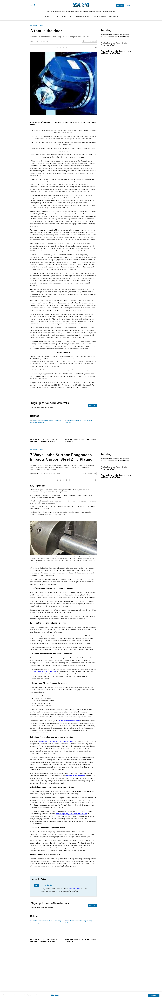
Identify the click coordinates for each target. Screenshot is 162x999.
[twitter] (63, 47)
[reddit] (66, 47)
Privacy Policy (55, 995)
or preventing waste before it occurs (43, 671)
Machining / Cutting (36, 25)
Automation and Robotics (83, 16)
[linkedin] (60, 47)
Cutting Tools (66, 16)
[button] (31, 5)
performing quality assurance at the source (71, 814)
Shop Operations (100, 16)
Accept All (153, 995)
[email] (69, 47)
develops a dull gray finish (75, 776)
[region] (81, 995)
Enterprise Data (114, 16)
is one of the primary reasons (69, 721)
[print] (96, 47)
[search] (34, 5)
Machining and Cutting (50, 16)
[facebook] (57, 47)
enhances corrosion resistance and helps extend (56, 741)
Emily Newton (34, 474)
